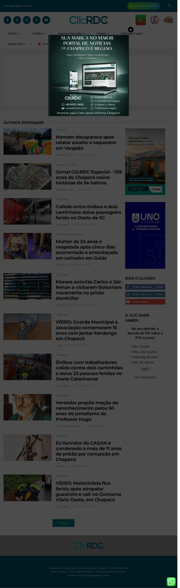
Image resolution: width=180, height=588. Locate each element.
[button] (131, 29)
